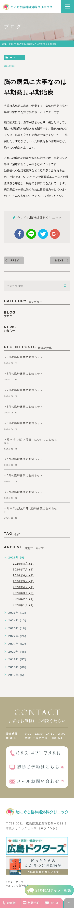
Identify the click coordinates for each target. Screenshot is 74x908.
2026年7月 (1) (23, 569)
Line (31, 234)
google (55, 234)
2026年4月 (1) (23, 587)
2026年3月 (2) (23, 593)
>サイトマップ (15, 882)
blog (12, 57)
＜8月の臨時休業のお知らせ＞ (23, 373)
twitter (43, 234)
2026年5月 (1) (23, 581)
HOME (3, 44)
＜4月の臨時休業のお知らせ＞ (23, 458)
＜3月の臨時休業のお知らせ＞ (23, 475)
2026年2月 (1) (23, 599)
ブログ (12, 44)
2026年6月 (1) (23, 575)
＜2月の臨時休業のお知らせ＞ (23, 491)
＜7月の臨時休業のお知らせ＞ (23, 390)
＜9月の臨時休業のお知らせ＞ (23, 357)
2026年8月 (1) (23, 563)
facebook (19, 234)
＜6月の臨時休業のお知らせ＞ (23, 406)
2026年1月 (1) (23, 604)
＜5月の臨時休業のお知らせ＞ (23, 423)
